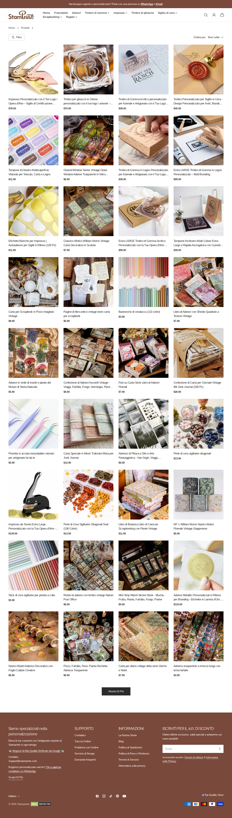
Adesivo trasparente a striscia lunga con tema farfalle (197, 668)
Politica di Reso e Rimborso (134, 753)
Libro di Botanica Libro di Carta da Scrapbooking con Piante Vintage (138, 526)
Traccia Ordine (83, 741)
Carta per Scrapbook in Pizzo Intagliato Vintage (31, 313)
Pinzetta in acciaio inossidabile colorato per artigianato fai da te (31, 455)
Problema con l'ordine (87, 747)
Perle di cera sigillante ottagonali (192, 453)
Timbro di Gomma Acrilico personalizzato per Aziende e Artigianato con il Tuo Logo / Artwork (143, 102)
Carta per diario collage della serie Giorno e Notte (143, 668)
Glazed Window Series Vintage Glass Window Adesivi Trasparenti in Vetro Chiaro (85, 172)
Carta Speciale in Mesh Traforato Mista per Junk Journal (88, 455)
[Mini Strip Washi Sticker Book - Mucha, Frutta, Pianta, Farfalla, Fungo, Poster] (143, 565)
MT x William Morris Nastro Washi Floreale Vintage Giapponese (194, 526)
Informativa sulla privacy (132, 765)
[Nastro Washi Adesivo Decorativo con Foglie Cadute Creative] (33, 636)
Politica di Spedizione (130, 747)
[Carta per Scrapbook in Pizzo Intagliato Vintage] (33, 282)
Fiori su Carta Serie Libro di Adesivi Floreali (139, 384)
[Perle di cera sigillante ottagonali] (199, 424)
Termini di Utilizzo (193, 757)
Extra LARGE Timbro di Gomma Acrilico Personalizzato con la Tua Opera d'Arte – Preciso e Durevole (142, 243)
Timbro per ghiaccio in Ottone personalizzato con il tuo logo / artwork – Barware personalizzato (87, 102)
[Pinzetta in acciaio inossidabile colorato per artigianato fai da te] (33, 424)
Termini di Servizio (129, 759)
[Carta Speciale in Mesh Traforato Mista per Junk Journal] (88, 424)
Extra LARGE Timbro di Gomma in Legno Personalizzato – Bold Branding (198, 172)
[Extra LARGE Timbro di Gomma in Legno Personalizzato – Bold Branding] (199, 140)
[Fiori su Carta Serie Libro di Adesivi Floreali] (143, 353)
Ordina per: (200, 37)
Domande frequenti (85, 759)
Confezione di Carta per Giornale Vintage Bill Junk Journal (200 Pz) (197, 384)
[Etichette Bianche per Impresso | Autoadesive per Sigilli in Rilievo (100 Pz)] (33, 211)
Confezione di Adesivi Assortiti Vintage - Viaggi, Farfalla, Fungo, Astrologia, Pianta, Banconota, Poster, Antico (88, 385)
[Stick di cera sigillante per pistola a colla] (33, 565)
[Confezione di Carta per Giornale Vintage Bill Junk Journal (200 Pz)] (199, 353)
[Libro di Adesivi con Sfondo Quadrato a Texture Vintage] (199, 282)
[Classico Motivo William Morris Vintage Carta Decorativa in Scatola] (88, 211)
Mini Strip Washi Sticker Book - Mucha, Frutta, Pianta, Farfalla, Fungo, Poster (141, 597)
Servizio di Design (85, 753)
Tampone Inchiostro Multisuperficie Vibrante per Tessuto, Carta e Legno (29, 172)
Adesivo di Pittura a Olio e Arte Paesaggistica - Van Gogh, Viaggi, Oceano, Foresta (138, 456)
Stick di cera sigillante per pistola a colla (31, 595)
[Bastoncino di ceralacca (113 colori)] (143, 282)
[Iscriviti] (219, 748)
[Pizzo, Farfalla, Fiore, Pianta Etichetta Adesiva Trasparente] (88, 636)
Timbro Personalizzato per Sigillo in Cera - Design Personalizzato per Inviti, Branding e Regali (198, 102)
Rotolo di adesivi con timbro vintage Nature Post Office (88, 597)
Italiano (12, 796)
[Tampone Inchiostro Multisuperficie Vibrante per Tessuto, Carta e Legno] (33, 140)
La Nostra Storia (128, 735)
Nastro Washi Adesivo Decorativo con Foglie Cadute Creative (30, 668)
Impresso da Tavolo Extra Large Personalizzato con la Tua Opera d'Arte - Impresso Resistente (32, 527)
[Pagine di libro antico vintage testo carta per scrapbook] (88, 282)
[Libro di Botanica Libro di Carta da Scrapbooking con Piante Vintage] (143, 495)
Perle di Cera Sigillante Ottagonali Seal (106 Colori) (86, 526)
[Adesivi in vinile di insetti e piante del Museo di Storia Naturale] (33, 353)
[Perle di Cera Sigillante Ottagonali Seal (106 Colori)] (88, 495)
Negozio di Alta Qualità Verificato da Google (36, 750)
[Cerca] (205, 15)
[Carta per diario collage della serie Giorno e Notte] (143, 636)
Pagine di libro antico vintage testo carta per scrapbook (87, 313)
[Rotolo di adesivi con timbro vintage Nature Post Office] (88, 565)
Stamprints (23, 804)
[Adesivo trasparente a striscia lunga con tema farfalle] (199, 636)
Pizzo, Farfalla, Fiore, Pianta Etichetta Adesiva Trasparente (85, 668)
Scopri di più (15, 777)
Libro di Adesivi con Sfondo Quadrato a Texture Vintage (196, 313)
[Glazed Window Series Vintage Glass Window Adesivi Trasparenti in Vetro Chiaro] (88, 140)
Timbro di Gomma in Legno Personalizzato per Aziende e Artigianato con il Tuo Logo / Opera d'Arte (143, 172)
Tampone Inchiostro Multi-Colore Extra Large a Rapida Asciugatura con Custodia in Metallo (198, 243)
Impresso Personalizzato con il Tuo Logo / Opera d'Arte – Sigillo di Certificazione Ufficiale (32, 102)
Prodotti (25, 28)
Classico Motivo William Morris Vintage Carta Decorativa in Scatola (86, 243)
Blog (121, 741)
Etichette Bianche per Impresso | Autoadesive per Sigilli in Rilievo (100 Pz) (32, 243)
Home (11, 28)
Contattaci (80, 735)
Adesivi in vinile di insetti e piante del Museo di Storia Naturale (29, 384)
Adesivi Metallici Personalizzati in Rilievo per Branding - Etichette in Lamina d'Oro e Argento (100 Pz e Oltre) (198, 598)
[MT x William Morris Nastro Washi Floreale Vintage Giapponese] (199, 495)
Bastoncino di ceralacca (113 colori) (139, 311)
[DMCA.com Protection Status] (41, 804)
